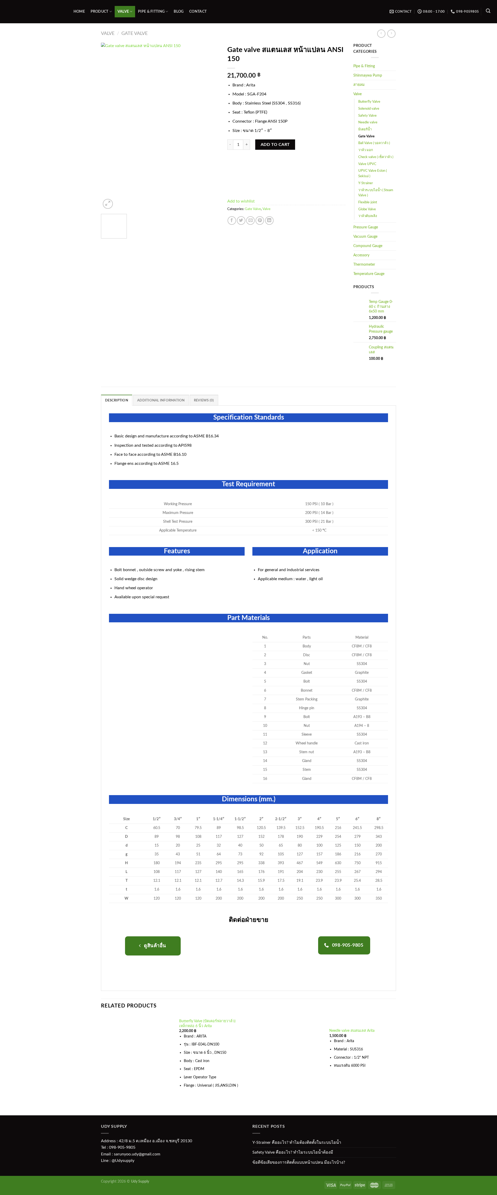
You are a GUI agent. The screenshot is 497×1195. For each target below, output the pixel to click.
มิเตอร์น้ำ (365, 129)
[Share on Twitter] (241, 220)
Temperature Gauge (368, 274)
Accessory (361, 255)
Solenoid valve (368, 108)
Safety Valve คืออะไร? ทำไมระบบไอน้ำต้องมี (292, 1152)
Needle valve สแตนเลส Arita (352, 1031)
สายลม (358, 85)
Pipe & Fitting (151, 11)
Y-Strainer (365, 183)
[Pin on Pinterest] (259, 220)
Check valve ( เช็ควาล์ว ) (375, 157)
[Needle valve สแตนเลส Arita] (287, 1051)
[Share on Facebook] (232, 220)
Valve (123, 11)
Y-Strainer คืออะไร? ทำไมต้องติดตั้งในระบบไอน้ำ (296, 1142)
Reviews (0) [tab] (204, 400)
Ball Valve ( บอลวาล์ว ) (374, 143)
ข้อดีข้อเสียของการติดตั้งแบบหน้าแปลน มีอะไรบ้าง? (298, 1162)
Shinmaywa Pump (367, 75)
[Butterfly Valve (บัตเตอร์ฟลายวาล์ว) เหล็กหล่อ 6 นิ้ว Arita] (137, 1057)
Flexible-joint (367, 202)
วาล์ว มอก (365, 150)
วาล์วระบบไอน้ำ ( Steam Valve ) (375, 193)
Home (79, 11)
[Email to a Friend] (250, 220)
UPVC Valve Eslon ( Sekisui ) (372, 173)
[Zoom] (108, 204)
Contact (198, 11)
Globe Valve (367, 209)
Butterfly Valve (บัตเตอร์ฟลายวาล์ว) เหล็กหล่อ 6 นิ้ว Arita (207, 1023)
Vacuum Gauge (365, 236)
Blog (179, 11)
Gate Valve (134, 33)
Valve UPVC (367, 164)
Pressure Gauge (365, 227)
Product (99, 11)
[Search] (488, 11)
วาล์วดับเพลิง (367, 216)
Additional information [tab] (161, 400)
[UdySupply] (33, 11)
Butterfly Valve (369, 101)
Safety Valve (367, 115)
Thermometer (364, 264)
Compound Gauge (367, 246)
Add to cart (275, 145)
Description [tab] (116, 400)
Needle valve (367, 122)
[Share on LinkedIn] (269, 220)
